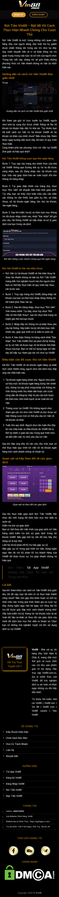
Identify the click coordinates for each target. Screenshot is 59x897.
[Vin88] (29, 5)
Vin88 (46, 120)
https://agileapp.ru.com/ (40, 821)
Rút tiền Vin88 (10, 40)
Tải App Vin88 (37, 567)
